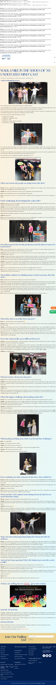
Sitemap (43, 683)
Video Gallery (31, 654)
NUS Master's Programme (21, 646)
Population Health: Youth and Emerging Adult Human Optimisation (7, 667)
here (33, 155)
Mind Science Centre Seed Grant (7, 676)
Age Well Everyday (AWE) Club (20, 664)
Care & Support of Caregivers (20, 658)
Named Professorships (5, 654)
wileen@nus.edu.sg (24, 629)
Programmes (18, 662)
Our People (3, 648)
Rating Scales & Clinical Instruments (35, 663)
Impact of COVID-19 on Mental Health (7, 674)
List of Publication (4, 678)
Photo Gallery (31, 652)
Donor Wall (3, 650)
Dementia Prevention (18, 656)
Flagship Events (3, 656)
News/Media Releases (33, 648)
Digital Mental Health (4, 670)
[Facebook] (47, 655)
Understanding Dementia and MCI (21, 654)
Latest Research (17, 652)
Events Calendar (31, 650)
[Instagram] (44, 655)
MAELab (16, 666)
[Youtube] (50, 655)
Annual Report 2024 (4, 658)
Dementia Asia (18, 650)
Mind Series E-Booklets (33, 660)
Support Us (3, 652)
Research (3, 662)
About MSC (3, 646)
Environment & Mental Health (6, 672)
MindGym (16, 668)
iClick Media (38, 683)
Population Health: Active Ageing (7, 664)
